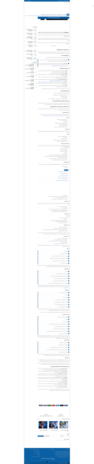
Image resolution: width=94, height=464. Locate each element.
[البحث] (25, 0)
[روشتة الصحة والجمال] (64, 4)
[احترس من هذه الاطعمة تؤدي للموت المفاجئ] (34, 58)
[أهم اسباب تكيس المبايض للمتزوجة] (34, 42)
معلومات (42, 14)
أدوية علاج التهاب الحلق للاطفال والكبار (62, 171)
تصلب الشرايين (46, 83)
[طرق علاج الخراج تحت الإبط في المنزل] (35, 76)
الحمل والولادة (47, 14)
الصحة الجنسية (53, 14)
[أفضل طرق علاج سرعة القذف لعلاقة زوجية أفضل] (47, 454)
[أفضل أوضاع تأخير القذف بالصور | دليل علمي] (35, 69)
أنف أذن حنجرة (53, 19)
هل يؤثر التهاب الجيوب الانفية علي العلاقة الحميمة (61, 180)
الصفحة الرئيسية (57, 19)
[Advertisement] (38, 7)
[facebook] (30, 0)
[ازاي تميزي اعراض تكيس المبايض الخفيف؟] (34, 30)
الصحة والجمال (59, 14)
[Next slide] (38, 419)
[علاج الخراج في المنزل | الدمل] (35, 73)
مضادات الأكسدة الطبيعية (59, 245)
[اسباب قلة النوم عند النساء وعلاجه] (34, 46)
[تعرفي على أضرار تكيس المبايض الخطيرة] (34, 34)
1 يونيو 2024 (64, 19)
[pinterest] (27, 0)
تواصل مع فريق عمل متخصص (35, 456)
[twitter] (29, 0)
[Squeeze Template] (68, 462)
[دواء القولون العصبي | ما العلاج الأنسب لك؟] (35, 88)
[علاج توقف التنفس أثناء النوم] (34, 55)
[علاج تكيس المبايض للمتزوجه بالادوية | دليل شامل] (34, 38)
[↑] (47, 462)
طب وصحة (64, 14)
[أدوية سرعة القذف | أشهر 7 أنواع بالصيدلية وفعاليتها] (35, 65)
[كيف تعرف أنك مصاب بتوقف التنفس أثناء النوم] (34, 51)
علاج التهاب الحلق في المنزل (64, 173)
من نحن (37, 454)
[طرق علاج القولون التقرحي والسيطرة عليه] (35, 84)
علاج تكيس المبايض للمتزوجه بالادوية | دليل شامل (29, 38)
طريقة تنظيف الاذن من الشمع (54, 80)
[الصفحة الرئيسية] (68, 15)
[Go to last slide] (39, 419)
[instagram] (28, 0)
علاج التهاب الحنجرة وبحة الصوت (63, 175)
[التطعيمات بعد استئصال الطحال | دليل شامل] (35, 80)
